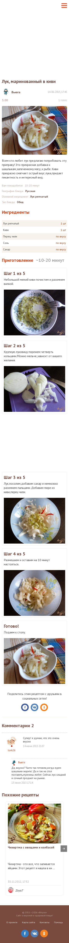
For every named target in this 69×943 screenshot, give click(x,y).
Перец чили (10, 236)
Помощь (58, 922)
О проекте (11, 922)
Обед (20, 202)
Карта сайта (28, 922)
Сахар (6, 249)
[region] (34, 442)
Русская (30, 191)
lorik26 (11, 750)
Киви (6, 230)
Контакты (44, 922)
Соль (6, 243)
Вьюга (21, 762)
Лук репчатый (39, 196)
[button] (64, 5)
